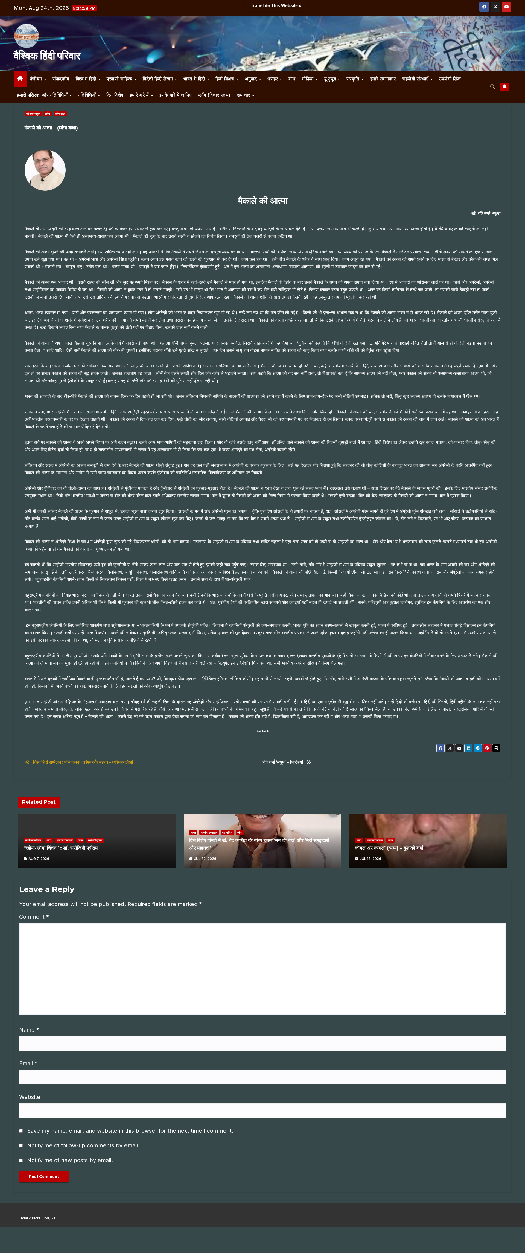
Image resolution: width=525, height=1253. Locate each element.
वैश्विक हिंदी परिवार (47, 55)
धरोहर (273, 79)
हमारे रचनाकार (383, 79)
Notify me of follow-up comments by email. (83, 1145)
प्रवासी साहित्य (120, 79)
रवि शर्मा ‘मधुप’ (33, 113)
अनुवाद (252, 79)
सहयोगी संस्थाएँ (416, 79)
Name (29, 1029)
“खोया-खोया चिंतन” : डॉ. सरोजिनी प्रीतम (61, 848)
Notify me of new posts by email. (70, 1160)
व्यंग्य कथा (60, 113)
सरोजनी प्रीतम (95, 840)
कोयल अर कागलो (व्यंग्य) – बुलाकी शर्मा (389, 848)
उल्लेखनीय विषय (33, 840)
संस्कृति (353, 79)
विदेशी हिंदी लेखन (158, 79)
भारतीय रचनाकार (65, 840)
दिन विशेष (114, 95)
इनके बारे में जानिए (175, 95)
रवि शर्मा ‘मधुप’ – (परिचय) (282, 762)
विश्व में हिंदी (87, 79)
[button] (493, 87)
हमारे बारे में (140, 95)
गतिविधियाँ (87, 95)
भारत (48, 840)
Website (29, 1097)
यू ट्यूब (330, 79)
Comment (34, 916)
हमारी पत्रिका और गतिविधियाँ (43, 95)
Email (28, 1063)
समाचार (244, 95)
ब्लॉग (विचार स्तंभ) (214, 95)
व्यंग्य (47, 113)
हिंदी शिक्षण (225, 79)
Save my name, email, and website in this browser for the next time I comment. (130, 1130)
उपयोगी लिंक (450, 79)
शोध (292, 79)
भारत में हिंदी (195, 79)
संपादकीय (60, 79)
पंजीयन (37, 79)
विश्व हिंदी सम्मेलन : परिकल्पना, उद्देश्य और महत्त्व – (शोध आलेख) (83, 762)
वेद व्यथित (227, 832)
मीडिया (308, 79)
